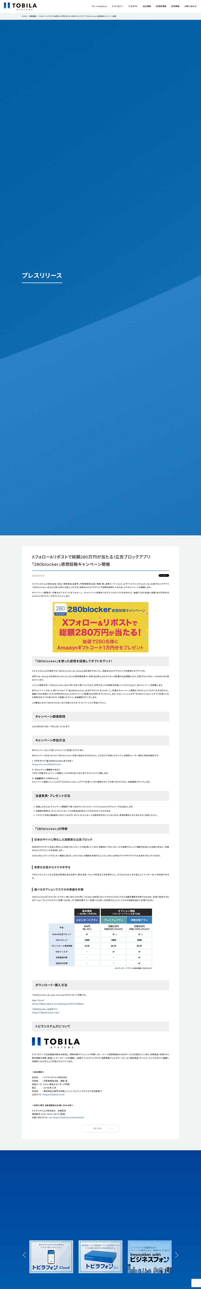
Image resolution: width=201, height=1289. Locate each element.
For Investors (99, 6)
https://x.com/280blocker (47, 764)
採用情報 (175, 6)
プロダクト (133, 6)
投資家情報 (161, 6)
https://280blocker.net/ (45, 1012)
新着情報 (33, 16)
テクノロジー (118, 6)
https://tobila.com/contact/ (68, 1117)
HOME (24, 16)
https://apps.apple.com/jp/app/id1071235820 (58, 1004)
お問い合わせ (191, 6)
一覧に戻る (97, 1128)
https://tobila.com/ (54, 1094)
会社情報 (147, 6)
